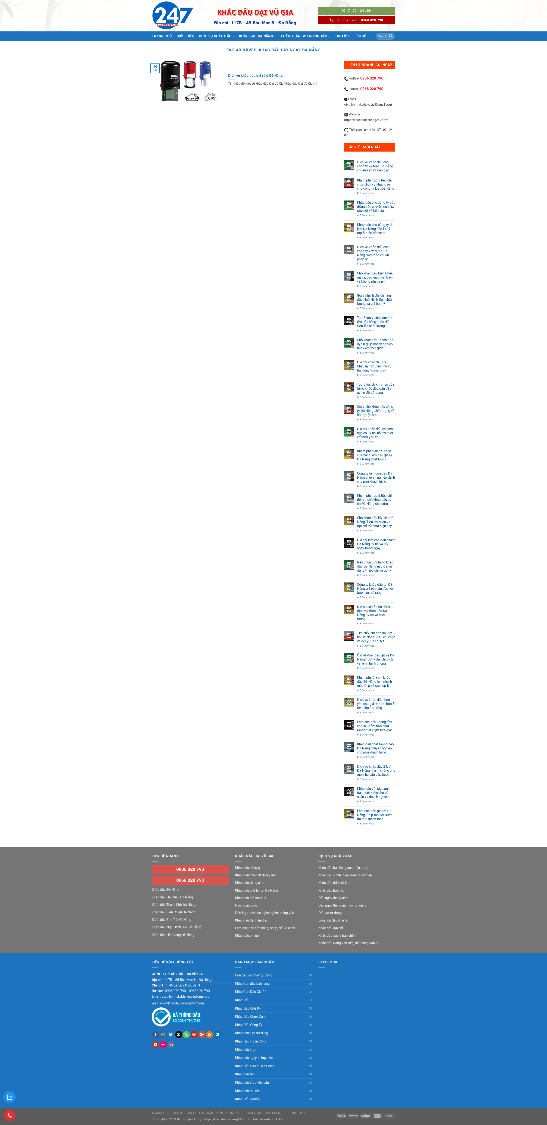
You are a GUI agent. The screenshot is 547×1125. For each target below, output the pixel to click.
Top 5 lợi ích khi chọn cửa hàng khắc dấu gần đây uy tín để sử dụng (375, 388)
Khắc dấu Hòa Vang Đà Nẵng (173, 935)
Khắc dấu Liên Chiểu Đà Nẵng (174, 912)
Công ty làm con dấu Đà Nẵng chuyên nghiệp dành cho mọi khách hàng (376, 477)
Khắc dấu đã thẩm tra (251, 920)
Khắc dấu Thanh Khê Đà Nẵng (174, 905)
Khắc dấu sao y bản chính (337, 935)
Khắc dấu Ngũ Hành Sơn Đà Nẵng (176, 927)
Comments (365, 193)
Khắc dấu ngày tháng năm (254, 1058)
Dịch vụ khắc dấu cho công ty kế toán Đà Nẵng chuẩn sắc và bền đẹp (375, 166)
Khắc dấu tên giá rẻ (249, 883)
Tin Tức (290, 1113)
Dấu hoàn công (246, 905)
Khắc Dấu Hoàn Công (250, 1041)
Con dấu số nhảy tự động (253, 975)
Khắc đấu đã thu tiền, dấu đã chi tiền (345, 875)
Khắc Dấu (242, 1000)
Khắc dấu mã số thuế (250, 898)
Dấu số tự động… (331, 913)
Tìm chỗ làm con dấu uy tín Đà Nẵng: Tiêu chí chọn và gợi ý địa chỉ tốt (376, 637)
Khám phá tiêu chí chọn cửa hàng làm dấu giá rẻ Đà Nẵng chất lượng (374, 455)
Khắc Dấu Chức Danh (250, 1016)
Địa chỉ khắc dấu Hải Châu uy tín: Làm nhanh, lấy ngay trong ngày (374, 366)
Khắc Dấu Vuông (247, 1099)
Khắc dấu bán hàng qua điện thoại (343, 868)
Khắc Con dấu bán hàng (252, 984)
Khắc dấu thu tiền (247, 1091)
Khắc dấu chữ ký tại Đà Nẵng (256, 890)
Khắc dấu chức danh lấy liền (255, 875)
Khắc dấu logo (245, 1050)
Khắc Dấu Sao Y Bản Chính (254, 1066)
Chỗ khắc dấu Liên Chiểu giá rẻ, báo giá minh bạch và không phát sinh (375, 277)
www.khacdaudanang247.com (182, 1003)
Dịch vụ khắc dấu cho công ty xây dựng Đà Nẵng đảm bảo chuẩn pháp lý (373, 253)
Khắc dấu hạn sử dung (251, 1033)
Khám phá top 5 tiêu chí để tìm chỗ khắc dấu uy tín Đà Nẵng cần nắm (374, 500)
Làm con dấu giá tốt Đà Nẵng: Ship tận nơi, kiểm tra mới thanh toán (375, 815)
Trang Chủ (162, 36)
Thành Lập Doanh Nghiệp (264, 1113)
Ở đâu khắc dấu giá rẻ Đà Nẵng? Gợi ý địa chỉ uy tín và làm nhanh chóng (375, 659)
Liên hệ (304, 1113)
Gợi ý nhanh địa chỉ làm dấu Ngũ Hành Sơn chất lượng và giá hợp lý (374, 299)
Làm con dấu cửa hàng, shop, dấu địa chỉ (265, 928)
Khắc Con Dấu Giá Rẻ (250, 992)
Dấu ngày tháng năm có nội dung (342, 905)
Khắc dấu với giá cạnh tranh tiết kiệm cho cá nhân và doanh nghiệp (373, 793)
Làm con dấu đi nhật (333, 920)
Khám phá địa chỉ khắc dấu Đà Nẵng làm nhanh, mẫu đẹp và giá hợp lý (375, 681)
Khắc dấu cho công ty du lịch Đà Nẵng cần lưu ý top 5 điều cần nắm (375, 229)
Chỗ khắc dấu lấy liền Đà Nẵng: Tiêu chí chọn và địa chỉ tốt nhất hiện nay (375, 522)
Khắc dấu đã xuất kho (334, 883)
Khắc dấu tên (244, 1074)
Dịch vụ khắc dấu (200, 1113)
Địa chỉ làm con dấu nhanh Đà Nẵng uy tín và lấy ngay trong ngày (376, 544)
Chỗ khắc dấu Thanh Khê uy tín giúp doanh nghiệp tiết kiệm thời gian (375, 344)
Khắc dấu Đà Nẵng (165, 890)
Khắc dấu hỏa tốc (331, 890)
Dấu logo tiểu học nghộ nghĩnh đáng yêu (264, 913)
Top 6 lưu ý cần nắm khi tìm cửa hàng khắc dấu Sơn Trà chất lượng (374, 322)
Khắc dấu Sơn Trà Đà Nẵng (171, 920)
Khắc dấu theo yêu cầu (252, 1083)
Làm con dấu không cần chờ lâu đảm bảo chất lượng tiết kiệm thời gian (375, 726)
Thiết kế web (260, 1119)
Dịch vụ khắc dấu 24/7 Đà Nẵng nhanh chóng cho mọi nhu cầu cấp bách (376, 770)
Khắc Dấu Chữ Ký (248, 1008)
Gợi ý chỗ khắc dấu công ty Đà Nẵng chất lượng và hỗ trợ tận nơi (375, 411)
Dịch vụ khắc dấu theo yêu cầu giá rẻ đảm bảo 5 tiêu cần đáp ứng (376, 704)
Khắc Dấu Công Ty (248, 1025)
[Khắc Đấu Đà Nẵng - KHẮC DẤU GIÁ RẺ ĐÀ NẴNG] (173, 15)
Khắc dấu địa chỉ (330, 928)
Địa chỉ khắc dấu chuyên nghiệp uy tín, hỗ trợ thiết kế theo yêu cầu (375, 433)
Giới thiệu (185, 36)
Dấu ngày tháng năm (333, 898)
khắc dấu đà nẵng (229, 1113)
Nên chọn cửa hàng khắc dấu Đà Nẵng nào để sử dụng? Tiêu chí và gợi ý (375, 566)
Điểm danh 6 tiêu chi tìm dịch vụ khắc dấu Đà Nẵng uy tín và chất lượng (375, 613)
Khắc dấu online (247, 935)
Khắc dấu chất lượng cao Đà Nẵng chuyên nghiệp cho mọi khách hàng (375, 748)
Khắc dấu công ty (248, 868)
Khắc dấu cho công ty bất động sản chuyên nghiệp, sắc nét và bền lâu (376, 207)
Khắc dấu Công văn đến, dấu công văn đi (348, 943)
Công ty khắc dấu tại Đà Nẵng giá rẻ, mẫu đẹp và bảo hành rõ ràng (375, 588)
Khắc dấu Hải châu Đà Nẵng (172, 897)
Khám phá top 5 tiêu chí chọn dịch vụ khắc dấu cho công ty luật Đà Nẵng (375, 184)
